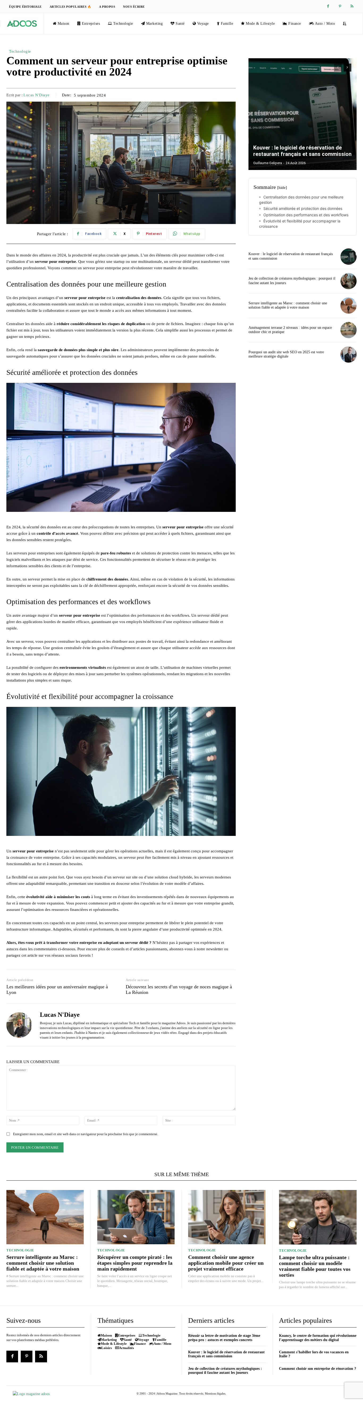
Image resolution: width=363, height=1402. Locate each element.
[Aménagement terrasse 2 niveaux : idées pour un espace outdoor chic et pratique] (348, 330)
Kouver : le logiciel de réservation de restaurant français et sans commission (302, 150)
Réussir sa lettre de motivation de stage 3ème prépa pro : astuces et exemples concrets (224, 1338)
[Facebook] (328, 6)
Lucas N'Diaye (36, 95)
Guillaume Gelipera (267, 163)
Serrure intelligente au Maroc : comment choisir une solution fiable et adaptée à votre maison (287, 305)
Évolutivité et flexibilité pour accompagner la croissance (299, 224)
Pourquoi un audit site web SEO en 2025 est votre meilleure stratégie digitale (286, 354)
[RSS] (352, 6)
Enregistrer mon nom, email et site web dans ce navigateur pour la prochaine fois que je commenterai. (85, 1134)
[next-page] (347, 68)
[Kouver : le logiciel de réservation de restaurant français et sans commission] (302, 114)
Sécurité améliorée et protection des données (302, 208)
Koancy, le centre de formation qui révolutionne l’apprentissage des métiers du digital (317, 1338)
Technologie (20, 51)
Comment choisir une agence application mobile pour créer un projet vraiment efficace (226, 1263)
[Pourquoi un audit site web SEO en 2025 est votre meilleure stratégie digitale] (348, 354)
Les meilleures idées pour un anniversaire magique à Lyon (57, 989)
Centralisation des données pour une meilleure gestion (301, 200)
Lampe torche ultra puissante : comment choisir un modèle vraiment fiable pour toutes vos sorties (315, 1266)
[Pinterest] (340, 6)
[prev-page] (338, 68)
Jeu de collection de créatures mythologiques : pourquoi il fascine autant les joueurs (225, 1371)
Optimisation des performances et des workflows (305, 215)
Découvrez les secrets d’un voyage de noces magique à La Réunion (179, 989)
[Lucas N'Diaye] (19, 1025)
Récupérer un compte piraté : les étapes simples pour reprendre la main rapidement (134, 1263)
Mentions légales (215, 1393)
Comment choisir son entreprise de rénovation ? (317, 1369)
